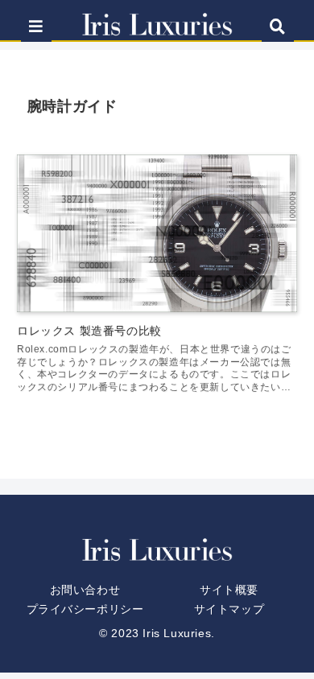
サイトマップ (229, 609)
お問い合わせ (85, 589)
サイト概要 (229, 589)
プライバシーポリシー (85, 609)
